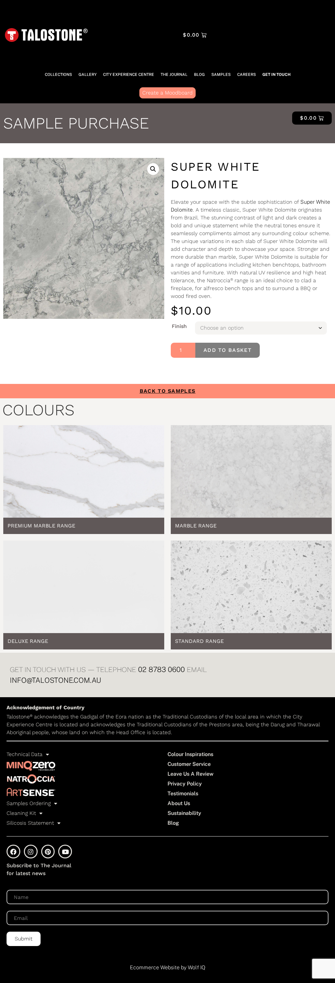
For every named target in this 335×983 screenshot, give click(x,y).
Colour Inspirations (190, 754)
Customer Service (189, 764)
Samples (270, 42)
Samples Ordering (29, 803)
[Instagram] (31, 851)
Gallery (295, 12)
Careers (303, 42)
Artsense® (31, 792)
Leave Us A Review (191, 774)
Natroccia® (31, 778)
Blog (241, 42)
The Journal (309, 27)
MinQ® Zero (31, 765)
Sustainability (184, 813)
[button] (153, 169)
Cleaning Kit (21, 813)
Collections (259, 12)
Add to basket (227, 350)
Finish (179, 326)
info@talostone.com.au (55, 680)
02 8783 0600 (161, 669)
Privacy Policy (185, 784)
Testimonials (183, 793)
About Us (179, 803)
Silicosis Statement (30, 823)
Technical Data (25, 754)
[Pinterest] (48, 851)
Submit (23, 939)
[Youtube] (65, 851)
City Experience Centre (254, 27)
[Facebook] (13, 851)
